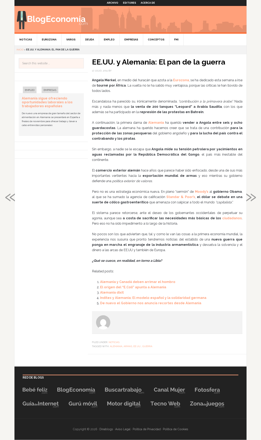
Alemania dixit (112, 292)
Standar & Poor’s (180, 197)
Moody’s (201, 192)
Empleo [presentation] (29, 90)
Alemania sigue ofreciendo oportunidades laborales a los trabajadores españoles (47, 102)
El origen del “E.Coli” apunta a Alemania (133, 287)
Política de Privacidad (147, 429)
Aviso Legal (122, 429)
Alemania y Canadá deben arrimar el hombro (137, 282)
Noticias (114, 342)
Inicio (20, 49)
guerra (147, 346)
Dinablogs (106, 429)
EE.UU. (137, 346)
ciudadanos (232, 218)
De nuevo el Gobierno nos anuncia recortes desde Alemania (150, 303)
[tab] (27, 90)
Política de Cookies (175, 429)
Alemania (156, 123)
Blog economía (52, 19)
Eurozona (181, 80)
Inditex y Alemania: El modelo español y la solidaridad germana (153, 298)
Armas (128, 346)
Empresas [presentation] (50, 90)
